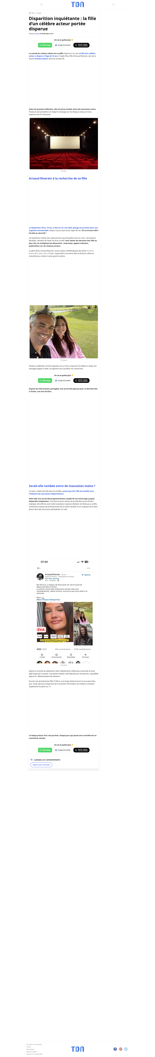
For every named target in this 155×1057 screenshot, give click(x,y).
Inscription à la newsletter (34, 1044)
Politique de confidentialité (34, 1054)
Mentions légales (31, 1052)
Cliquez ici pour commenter (41, 765)
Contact (28, 1047)
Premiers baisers (41, 58)
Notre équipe (30, 1049)
